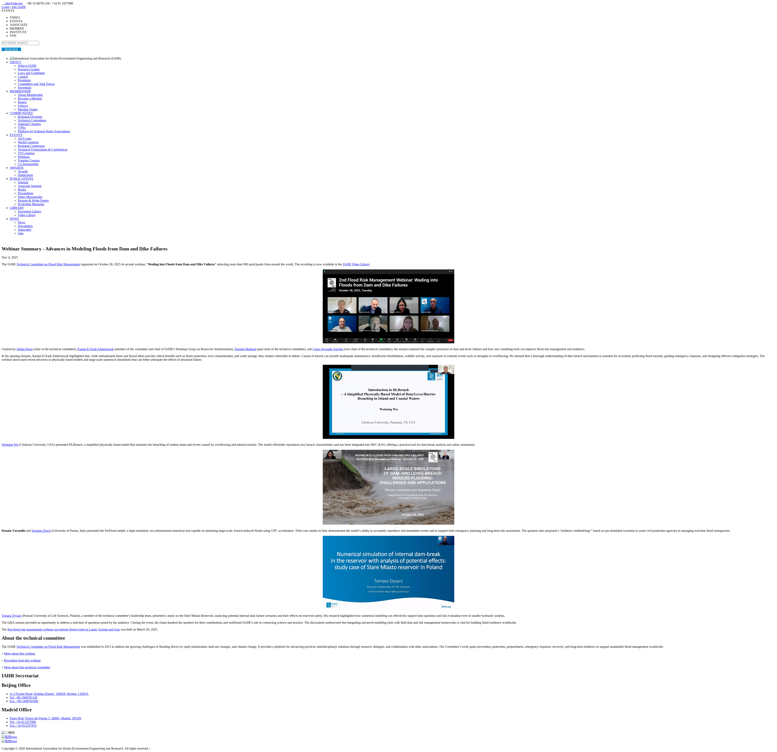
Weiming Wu (10, 444)
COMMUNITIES (21, 113)
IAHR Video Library (356, 264)
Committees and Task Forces (36, 84)
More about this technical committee (27, 667)
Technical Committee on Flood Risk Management (48, 264)
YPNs (22, 127)
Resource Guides (29, 69)
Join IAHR (19, 7)
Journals (23, 182)
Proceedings (25, 193)
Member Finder (28, 109)
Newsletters (25, 226)
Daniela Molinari (245, 349)
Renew (22, 102)
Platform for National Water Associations (44, 131)
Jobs (20, 233)
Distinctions (25, 175)
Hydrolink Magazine (31, 204)
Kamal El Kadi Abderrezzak (95, 349)
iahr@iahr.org (12, 3)
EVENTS (16, 135)
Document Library (29, 211)
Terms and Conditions (165, 748)
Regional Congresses (31, 146)
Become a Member (30, 98)
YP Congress (26, 153)
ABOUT (15, 62)
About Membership (30, 95)
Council (23, 76)
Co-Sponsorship (28, 164)
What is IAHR (27, 65)
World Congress (28, 142)
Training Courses (29, 160)
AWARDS (16, 167)
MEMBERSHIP (20, 91)
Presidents (24, 80)
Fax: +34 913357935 (23, 725)
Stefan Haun (25, 349)
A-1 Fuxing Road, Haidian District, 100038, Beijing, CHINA (49, 694)
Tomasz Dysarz (11, 615)
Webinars (24, 156)
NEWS (14, 218)
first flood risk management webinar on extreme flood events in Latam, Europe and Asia (63, 629)
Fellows (23, 105)
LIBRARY (17, 208)
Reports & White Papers (33, 200)
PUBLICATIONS (21, 178)
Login (5, 7)
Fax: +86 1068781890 (24, 701)
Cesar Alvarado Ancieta (328, 349)
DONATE (11, 49)
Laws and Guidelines (31, 73)
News (21, 222)
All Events (24, 138)
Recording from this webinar (22, 660)
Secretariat (24, 87)
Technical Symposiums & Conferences (42, 149)
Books (22, 189)
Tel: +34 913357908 (23, 722)
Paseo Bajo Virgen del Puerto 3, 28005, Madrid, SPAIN (45, 718)
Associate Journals (29, 186)
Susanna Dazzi (41, 530)
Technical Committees (32, 120)
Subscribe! (24, 229)
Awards (23, 171)
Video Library (27, 215)
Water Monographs (30, 197)
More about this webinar (19, 653)
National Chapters (29, 124)
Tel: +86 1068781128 (23, 697)
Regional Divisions (30, 116)
